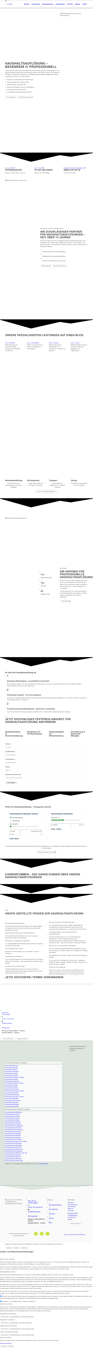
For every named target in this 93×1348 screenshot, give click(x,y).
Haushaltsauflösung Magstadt (13, 1133)
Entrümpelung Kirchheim (11, 1075)
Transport (52, 1214)
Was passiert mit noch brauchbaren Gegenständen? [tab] (62, 945)
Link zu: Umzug (75, 343)
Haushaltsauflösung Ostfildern (13, 1137)
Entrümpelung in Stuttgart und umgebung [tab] (16, 1063)
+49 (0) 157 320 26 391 (8, 1019)
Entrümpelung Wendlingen (12, 1104)
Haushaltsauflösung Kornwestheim (14, 1129)
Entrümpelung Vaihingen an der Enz (14, 1096)
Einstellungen (24, 1248)
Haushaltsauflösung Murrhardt (13, 1135)
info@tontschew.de (7, 1023)
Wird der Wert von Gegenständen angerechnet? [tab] (17, 941)
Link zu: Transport (53, 343)
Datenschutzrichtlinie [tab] (5, 1337)
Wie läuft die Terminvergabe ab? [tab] (57, 967)
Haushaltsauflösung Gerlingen (13, 1124)
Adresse (7, 767)
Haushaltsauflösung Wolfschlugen (14, 1160)
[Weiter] (7, 717)
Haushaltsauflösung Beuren (12, 1120)
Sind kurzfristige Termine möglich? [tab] (14, 948)
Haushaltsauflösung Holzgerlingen (14, 1126)
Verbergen (16, 1248)
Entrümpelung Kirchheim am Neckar (14, 1077)
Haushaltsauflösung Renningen (13, 1143)
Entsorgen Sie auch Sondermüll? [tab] (13, 956)
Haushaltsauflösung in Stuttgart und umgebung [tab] (17, 1109)
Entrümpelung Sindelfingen (12, 1095)
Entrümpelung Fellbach (11, 1069)
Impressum (70, 1234)
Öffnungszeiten (6, 1028)
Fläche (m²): (55, 817)
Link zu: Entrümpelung (33, 343)
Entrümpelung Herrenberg (12, 1071)
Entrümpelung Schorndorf (12, 1093)
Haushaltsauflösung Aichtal (12, 1114)
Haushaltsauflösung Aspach (12, 1118)
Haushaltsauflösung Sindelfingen (13, 1151)
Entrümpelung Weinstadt (11, 1102)
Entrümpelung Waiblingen (11, 1098)
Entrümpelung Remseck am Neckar (14, 1091)
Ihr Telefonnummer (10, 759)
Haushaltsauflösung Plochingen (13, 1139)
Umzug (51, 1218)
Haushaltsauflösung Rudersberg (13, 1145)
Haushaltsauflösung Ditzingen (13, 1122)
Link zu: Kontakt (9, 168)
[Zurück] (5, 717)
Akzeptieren (9, 1248)
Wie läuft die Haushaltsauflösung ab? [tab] (15, 923)
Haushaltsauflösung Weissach (13, 1155)
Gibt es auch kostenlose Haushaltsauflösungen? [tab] (61, 922)
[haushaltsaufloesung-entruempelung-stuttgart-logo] (8, 4)
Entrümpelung (16, 821)
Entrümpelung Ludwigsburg (12, 1081)
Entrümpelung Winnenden (12, 1106)
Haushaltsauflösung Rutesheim (13, 1147)
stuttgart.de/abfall (43, 1163)
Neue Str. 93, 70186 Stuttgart (33, 1202)
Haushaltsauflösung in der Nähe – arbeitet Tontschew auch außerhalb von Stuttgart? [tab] (68, 956)
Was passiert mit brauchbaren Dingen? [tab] (15, 966)
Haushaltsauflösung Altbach (12, 1116)
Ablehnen (11, 1346)
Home (65, 1234)
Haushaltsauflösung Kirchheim (13, 1128)
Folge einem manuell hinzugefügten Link (74, 168)
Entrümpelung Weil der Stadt (12, 1100)
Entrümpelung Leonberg (11, 1079)
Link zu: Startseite (10, 343)
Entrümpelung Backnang (11, 1065)
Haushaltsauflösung (17, 817)
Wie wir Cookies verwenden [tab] (7, 1259)
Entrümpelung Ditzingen (11, 1067)
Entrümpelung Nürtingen (11, 1085)
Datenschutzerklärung (79, 1234)
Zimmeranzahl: (14, 824)
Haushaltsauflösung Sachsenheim (14, 1149)
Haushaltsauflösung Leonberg (13, 1131)
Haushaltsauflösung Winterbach (13, 1159)
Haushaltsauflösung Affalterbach (13, 1112)
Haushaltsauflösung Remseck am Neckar (16, 1141)
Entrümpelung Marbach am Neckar (14, 1083)
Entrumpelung (53, 1209)
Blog (50, 1222)
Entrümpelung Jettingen (11, 1073)
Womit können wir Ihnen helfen (13, 774)
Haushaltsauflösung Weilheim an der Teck (16, 1153)
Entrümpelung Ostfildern (11, 1087)
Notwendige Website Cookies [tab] (7, 1272)
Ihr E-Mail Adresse (10, 751)
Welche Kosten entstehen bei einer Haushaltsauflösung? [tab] (20, 933)
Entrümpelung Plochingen (12, 1089)
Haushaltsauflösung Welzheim (13, 1157)
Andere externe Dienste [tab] (6, 1304)
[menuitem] (26, 4)
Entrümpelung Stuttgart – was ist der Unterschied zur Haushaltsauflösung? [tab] (63, 933)
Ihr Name (8, 744)
